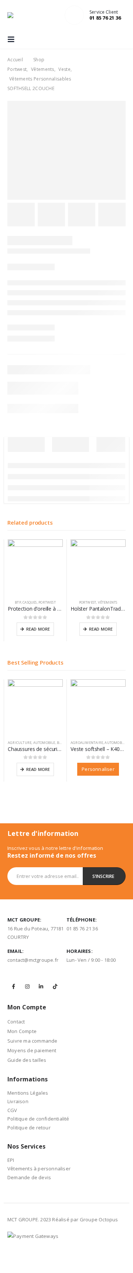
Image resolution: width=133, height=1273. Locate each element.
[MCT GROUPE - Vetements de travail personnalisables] (22, 15)
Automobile (44, 742)
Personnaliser (98, 769)
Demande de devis (29, 1177)
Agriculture (19, 742)
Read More (38, 629)
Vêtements (107, 602)
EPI (10, 1160)
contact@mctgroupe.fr (32, 960)
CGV (12, 1110)
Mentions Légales (27, 1093)
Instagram (27, 986)
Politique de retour (29, 1127)
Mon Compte (22, 1031)
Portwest (47, 602)
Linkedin (41, 986)
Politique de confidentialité (38, 1118)
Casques (30, 602)
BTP (18, 602)
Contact (16, 1021)
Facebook (13, 986)
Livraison (17, 1101)
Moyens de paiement (32, 1050)
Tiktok (55, 986)
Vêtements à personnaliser (39, 1168)
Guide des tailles (26, 1060)
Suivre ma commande (32, 1040)
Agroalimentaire (87, 742)
